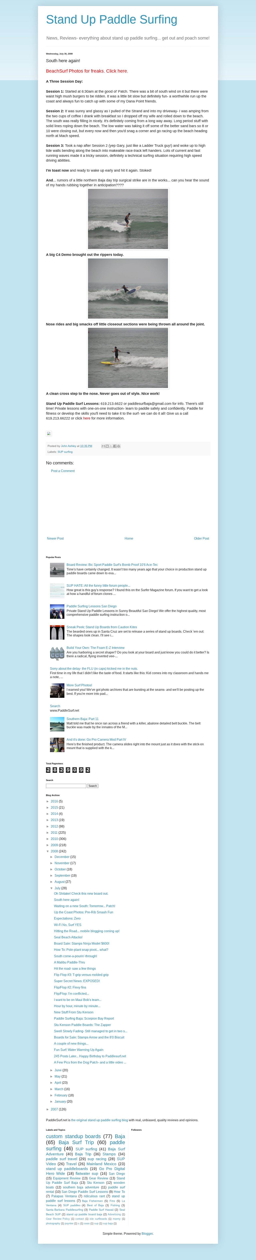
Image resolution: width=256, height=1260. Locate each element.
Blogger (147, 1233)
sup (96, 1223)
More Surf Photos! (79, 685)
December (62, 857)
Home (129, 538)
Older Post (201, 538)
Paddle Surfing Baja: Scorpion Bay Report (84, 1018)
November (62, 863)
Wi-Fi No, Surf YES (67, 925)
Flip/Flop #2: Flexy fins (70, 987)
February (61, 1095)
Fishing (115, 1205)
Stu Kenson (96, 1182)
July (58, 888)
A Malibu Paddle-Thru (69, 962)
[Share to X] (111, 446)
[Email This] (103, 446)
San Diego (117, 1173)
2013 (55, 820)
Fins (112, 1200)
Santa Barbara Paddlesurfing (64, 1209)
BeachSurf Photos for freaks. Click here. (87, 71)
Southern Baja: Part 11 (83, 719)
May (58, 1076)
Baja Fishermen (92, 1200)
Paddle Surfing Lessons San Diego (92, 606)
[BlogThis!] (107, 446)
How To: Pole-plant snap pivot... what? (81, 949)
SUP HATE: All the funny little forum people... (98, 585)
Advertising (114, 1214)
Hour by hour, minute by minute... (77, 1006)
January (61, 1101)
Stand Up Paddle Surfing (111, 19)
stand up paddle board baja (84, 1214)
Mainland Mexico (101, 1164)
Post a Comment (63, 471)
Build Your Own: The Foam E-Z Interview (96, 647)
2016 (55, 801)
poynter (69, 1223)
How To (119, 1191)
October (61, 869)
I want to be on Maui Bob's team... (77, 1000)
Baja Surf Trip (76, 1142)
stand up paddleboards (67, 1169)
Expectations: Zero (67, 918)
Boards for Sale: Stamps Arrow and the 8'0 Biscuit (89, 1037)
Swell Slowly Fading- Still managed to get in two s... (90, 1031)
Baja (120, 1136)
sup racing (97, 1159)
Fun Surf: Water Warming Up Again (78, 1049)
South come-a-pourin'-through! (75, 956)
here (86, 418)
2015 (55, 807)
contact (79, 1218)
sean (87, 1223)
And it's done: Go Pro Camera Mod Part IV (96, 739)
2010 (55, 839)
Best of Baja (95, 1205)
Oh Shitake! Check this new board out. (81, 893)
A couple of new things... (71, 1043)
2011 (54, 832)
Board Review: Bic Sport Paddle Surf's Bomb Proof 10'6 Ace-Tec (112, 564)
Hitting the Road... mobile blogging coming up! (86, 931)
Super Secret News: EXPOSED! (77, 981)
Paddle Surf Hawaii (101, 1209)
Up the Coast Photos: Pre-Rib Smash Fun (83, 912)
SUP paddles (71, 1205)
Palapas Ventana (64, 1196)
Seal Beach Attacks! (68, 937)
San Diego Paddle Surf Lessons (85, 1191)
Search (55, 706)
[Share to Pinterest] (119, 446)
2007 (55, 1109)
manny (117, 1218)
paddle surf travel (61, 1159)
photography (53, 1223)
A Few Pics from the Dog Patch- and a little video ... (90, 1062)
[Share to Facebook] (115, 446)
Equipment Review (67, 1178)
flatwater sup (87, 1173)
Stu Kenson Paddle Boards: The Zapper (82, 1025)
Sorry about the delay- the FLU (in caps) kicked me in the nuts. (94, 668)
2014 (55, 813)
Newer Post (55, 538)
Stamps (109, 1154)
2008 (55, 851)
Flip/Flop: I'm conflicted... (71, 993)
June (58, 1070)
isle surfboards (98, 1218)
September (63, 875)
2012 (55, 826)
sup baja (108, 1223)
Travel (71, 1164)
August (60, 881)
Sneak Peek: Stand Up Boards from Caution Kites (102, 627)
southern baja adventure (81, 1187)
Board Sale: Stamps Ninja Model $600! (81, 943)
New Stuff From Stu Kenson (73, 1012)
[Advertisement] (128, 505)
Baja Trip (83, 1154)
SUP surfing (65, 451)
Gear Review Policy (58, 1218)
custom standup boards (73, 1136)
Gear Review (98, 1178)
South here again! (66, 899)
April (58, 1082)
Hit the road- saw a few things (75, 968)
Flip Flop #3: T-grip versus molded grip (81, 974)
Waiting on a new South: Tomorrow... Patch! (84, 906)
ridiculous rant (94, 1196)
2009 (55, 845)
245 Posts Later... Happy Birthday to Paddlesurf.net (90, 1056)
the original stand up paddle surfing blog (99, 1120)
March (59, 1089)
